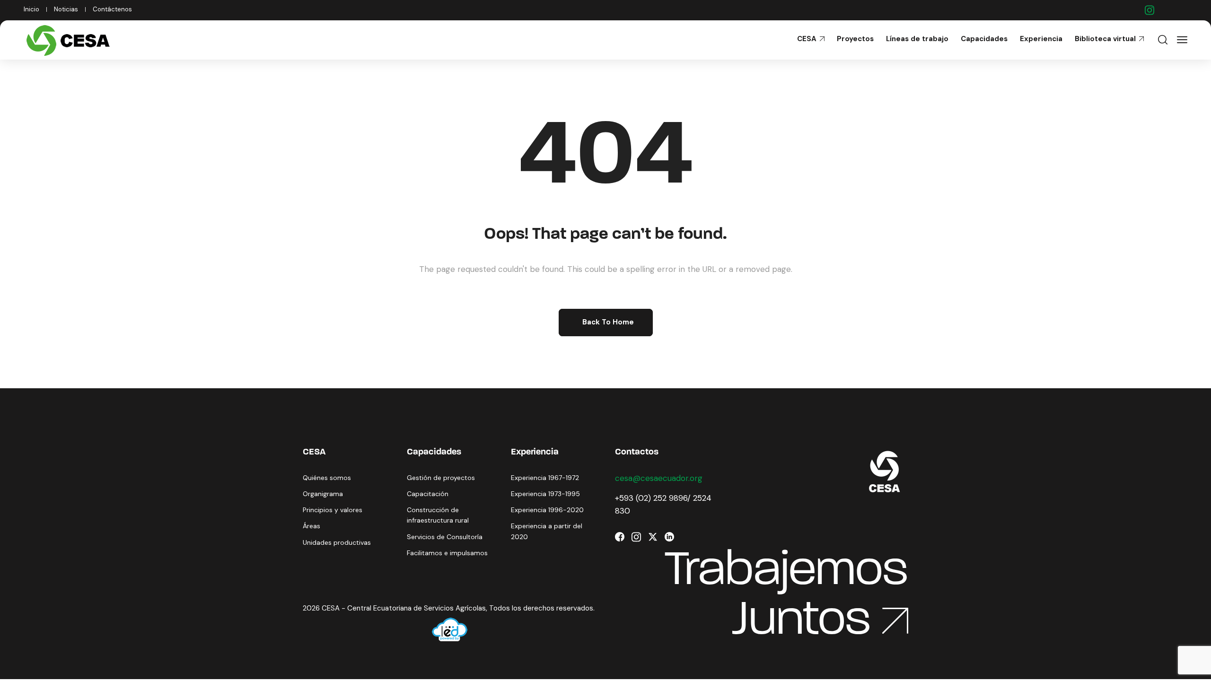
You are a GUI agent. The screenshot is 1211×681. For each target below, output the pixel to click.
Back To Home (608, 322)
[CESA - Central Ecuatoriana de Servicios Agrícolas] (70, 40)
